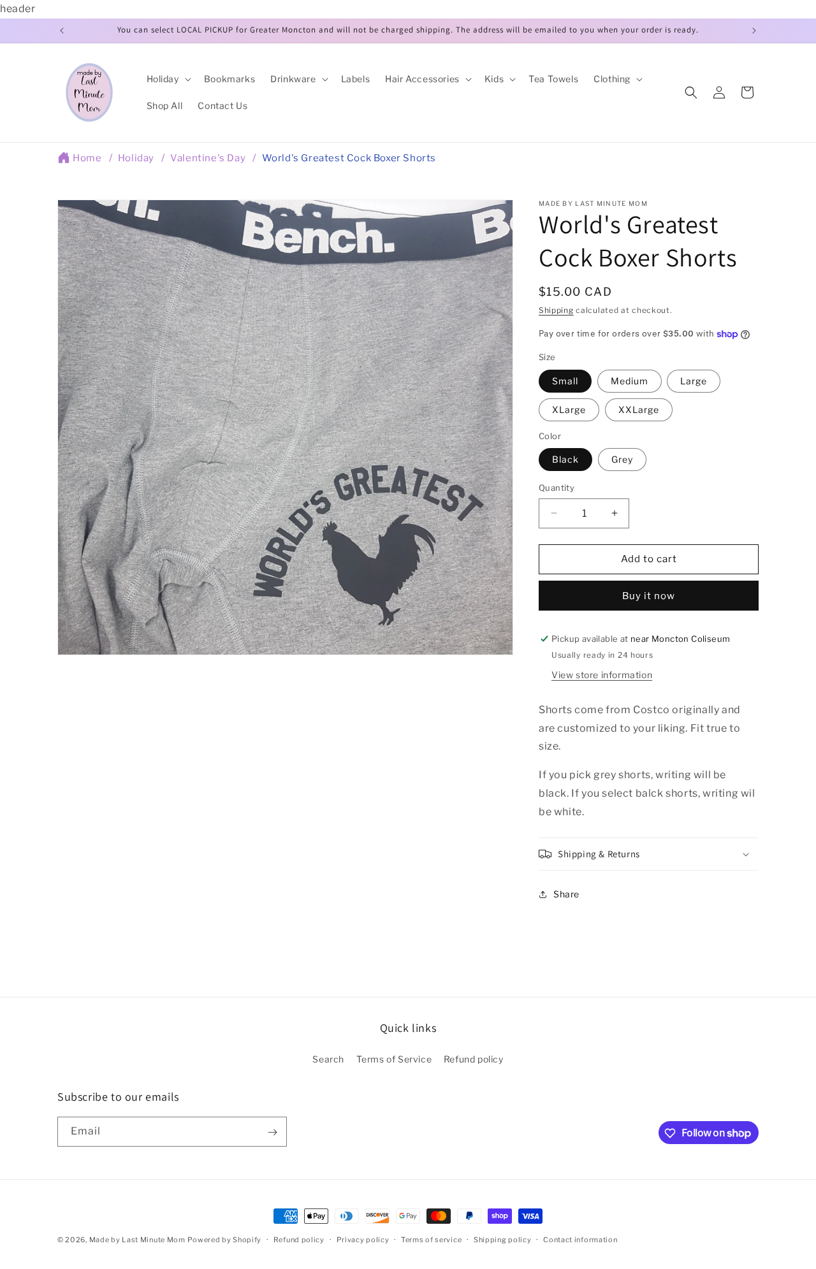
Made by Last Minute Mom (137, 1239)
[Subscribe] (272, 1132)
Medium (629, 380)
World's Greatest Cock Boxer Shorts (349, 158)
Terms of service (431, 1239)
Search (328, 1059)
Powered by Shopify (224, 1239)
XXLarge (638, 409)
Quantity (556, 487)
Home (87, 158)
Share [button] (566, 893)
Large (693, 380)
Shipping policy (503, 1239)
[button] (167, 79)
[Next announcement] (754, 30)
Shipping (556, 310)
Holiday (136, 158)
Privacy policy (363, 1239)
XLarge (569, 409)
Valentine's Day (207, 158)
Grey (622, 459)
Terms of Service (394, 1059)
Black (565, 459)
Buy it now (648, 596)
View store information (601, 674)
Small (565, 380)
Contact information (580, 1239)
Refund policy (474, 1059)
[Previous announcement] (62, 30)
